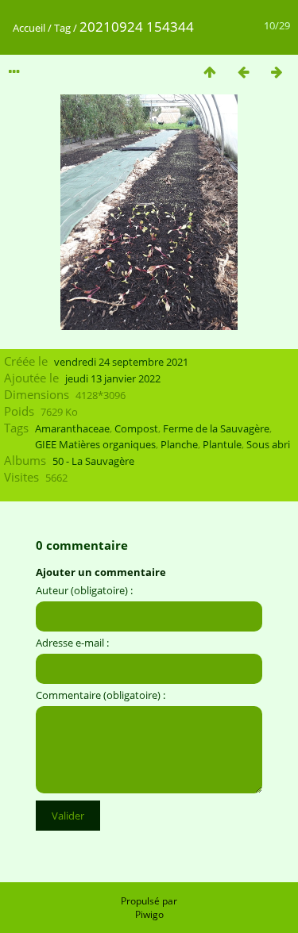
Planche (179, 444)
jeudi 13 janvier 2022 (113, 378)
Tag (62, 28)
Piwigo (149, 914)
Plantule (222, 444)
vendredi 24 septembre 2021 (121, 362)
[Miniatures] (209, 72)
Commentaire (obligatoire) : (100, 695)
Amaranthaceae (72, 428)
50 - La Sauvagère (93, 461)
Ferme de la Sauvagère (216, 428)
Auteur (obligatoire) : (84, 590)
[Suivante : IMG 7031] (276, 72)
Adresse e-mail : (72, 642)
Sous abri (268, 444)
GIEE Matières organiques (95, 444)
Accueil (29, 28)
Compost (136, 428)
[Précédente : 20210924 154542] (243, 72)
